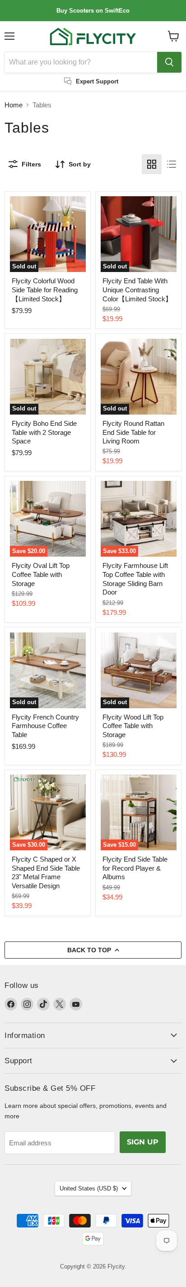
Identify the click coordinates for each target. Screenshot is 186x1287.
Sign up (142, 1142)
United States (89, 1188)
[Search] (169, 62)
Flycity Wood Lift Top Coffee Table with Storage (132, 725)
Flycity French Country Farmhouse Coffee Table (45, 725)
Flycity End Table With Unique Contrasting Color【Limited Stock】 (137, 289)
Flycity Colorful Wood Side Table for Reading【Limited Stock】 (45, 289)
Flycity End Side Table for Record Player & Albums (134, 868)
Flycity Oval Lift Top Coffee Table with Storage (41, 574)
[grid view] (152, 164)
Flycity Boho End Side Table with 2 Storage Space (44, 432)
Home (14, 105)
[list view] (171, 164)
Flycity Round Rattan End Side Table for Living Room (133, 432)
